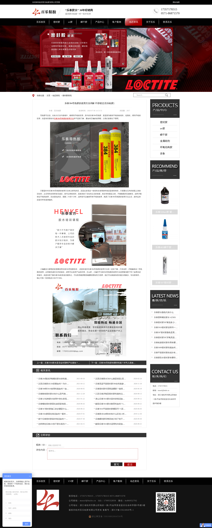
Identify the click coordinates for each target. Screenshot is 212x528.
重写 (116, 464)
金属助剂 (165, 141)
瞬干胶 (84, 22)
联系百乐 (167, 22)
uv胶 (70, 22)
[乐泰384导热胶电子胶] (89, 155)
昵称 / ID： (41, 445)
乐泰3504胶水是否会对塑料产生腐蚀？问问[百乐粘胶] (62, 363)
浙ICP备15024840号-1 (123, 510)
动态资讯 (133, 22)
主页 (48, 96)
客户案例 (116, 22)
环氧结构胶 (166, 147)
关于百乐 (150, 22)
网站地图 (176, 2)
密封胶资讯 (67, 96)
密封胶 (56, 22)
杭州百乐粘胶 (86, 275)
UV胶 (70, 481)
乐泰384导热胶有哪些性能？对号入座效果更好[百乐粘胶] (117, 363)
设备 (162, 153)
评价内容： (41, 450)
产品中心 (99, 22)
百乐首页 (40, 22)
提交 (130, 464)
